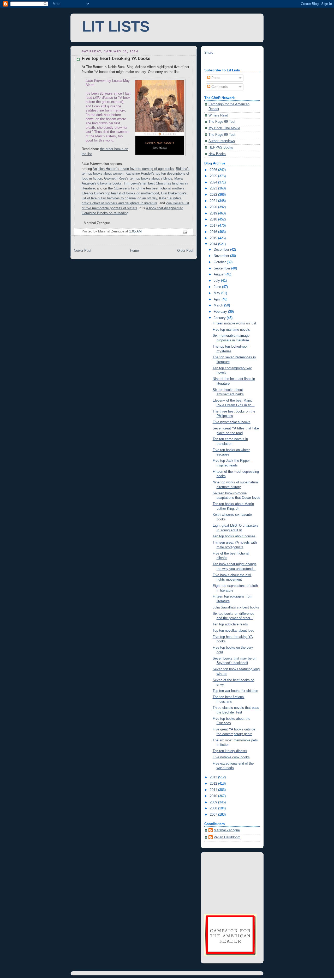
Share (208, 52)
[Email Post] (184, 231)
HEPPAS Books (220, 147)
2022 (214, 194)
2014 (214, 244)
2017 (214, 225)
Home (134, 251)
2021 (214, 201)
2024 (214, 182)
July (217, 280)
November (222, 256)
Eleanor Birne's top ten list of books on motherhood (120, 193)
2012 (214, 783)
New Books (217, 154)
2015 (214, 238)
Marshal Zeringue (227, 830)
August (219, 274)
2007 (214, 814)
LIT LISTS (116, 27)
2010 (214, 796)
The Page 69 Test (221, 122)
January (220, 318)
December (222, 249)
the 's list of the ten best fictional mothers (146, 188)
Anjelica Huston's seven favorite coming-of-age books (133, 169)
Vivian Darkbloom (227, 837)
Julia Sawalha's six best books (236, 607)
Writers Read (218, 115)
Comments (219, 87)
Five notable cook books (231, 757)
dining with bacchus (219, 62)
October (220, 262)
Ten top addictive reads (230, 624)
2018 (214, 219)
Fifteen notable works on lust (234, 323)
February (221, 311)
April (218, 299)
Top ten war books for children (235, 691)
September (222, 268)
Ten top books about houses (234, 536)
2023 (214, 188)
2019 (214, 213)
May (217, 293)
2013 (214, 777)
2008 (214, 808)
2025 (214, 176)
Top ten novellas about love (233, 630)
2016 (214, 232)
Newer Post (82, 251)
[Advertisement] (230, 882)
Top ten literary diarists (230, 751)
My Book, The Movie (224, 128)
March (219, 305)
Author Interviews (221, 141)
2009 (214, 802)
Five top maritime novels (231, 329)
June (218, 287)
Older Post (185, 251)
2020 (214, 207)
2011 (214, 790)
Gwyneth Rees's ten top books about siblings (138, 178)
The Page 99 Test (221, 135)
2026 (214, 170)
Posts (215, 78)
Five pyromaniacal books (231, 422)
